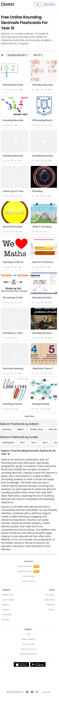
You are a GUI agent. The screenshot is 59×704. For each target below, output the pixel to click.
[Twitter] (27, 692)
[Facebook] (32, 692)
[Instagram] (37, 692)
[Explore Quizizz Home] (7, 4)
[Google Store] (38, 664)
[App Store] (21, 664)
